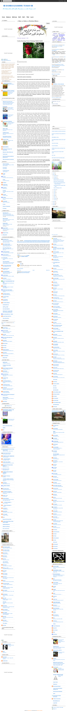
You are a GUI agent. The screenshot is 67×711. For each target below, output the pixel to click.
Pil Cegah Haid (5, 395)
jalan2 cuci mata (55, 272)
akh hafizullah (55, 441)
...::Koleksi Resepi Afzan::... (7, 83)
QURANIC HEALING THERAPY (7, 341)
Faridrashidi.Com (6, 304)
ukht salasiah (55, 544)
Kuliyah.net (55, 684)
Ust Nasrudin (5, 257)
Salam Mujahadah (56, 458)
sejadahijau (5, 482)
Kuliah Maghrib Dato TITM (7, 266)
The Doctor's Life (55, 477)
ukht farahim (55, 313)
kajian (57, 35)
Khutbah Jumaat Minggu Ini (7, 279)
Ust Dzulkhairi (5, 299)
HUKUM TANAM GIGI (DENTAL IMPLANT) (59, 131)
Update (4, 174)
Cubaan (54, 445)
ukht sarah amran (56, 531)
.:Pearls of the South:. (57, 698)
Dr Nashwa (5, 187)
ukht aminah (55, 546)
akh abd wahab (55, 278)
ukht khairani (5, 594)
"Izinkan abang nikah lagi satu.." (58, 374)
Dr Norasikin (5, 201)
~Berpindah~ (55, 320)
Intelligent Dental (6, 132)
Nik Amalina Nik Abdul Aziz (7, 337)
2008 (54, 204)
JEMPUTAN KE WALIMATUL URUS (58, 342)
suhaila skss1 (5, 660)
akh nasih (55, 294)
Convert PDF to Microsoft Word (57, 298)
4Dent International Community (8, 159)
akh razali (54, 300)
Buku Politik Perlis (56, 439)
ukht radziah (5, 590)
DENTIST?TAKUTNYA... (6, 202)
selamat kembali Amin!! (56, 527)
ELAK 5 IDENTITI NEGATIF (57, 307)
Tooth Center (5, 154)
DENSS (4, 427)
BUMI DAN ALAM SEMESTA (57, 335)
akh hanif (54, 533)
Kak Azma (4, 347)
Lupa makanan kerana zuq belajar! (8, 252)
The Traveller (5, 514)
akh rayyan (55, 504)
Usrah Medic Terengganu (7, 491)
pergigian (54, 38)
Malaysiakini (5, 234)
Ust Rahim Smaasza (6, 293)
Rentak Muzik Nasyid (56, 686)
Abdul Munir (29, 710)
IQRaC (54, 431)
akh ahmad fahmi (56, 347)
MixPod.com (9, 60)
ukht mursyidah (56, 265)
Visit (55, 234)
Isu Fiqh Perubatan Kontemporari (8, 394)
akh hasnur (55, 529)
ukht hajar (55, 464)
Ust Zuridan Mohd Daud (7, 265)
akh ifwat (54, 244)
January (55, 199)
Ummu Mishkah (5, 355)
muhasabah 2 (55, 495)
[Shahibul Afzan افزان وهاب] (52, 102)
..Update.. (4, 506)
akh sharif (55, 500)
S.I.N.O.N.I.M (5, 496)
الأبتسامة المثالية (5, 171)
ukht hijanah (55, 316)
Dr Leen (4, 176)
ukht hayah (55, 341)
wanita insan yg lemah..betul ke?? (58, 600)
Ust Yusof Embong (6, 271)
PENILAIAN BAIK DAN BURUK (58, 429)
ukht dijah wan (55, 425)
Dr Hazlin (4, 194)
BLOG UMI (4, 352)
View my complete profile (56, 97)
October (55, 177)
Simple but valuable (6, 562)
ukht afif (4, 586)
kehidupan (23, 256)
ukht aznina (55, 367)
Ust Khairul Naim (6, 296)
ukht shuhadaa (55, 447)
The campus (5, 623)
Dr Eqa (4, 179)
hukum (53, 35)
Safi (54, 578)
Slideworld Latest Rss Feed (7, 101)
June (55, 192)
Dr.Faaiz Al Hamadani (6, 206)
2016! (54, 263)
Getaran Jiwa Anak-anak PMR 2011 (8, 353)
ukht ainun (55, 457)
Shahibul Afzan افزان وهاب (56, 101)
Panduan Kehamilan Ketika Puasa (58, 368)
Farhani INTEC (55, 582)
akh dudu (54, 322)
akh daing (55, 247)
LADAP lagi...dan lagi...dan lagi (7, 512)
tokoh (64, 40)
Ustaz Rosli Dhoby (6, 261)
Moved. (54, 587)
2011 (54, 174)
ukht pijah (55, 396)
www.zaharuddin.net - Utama (8, 314)
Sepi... (54, 597)
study (53, 40)
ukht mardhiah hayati (57, 402)
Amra (21, 263)
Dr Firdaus (4, 208)
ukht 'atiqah (55, 473)
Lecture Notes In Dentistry (7, 121)
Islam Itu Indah (5, 330)
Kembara (4, 297)
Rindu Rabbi (5, 511)
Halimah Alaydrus (6, 349)
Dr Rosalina (5, 167)
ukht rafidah (5, 612)
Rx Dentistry (5, 106)
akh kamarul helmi (6, 583)
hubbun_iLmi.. (5, 495)
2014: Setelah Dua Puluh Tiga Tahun (59, 295)
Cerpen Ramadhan (55, 145)
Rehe (54, 632)
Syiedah (54, 586)
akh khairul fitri (55, 259)
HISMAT (4, 418)
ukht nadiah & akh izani (57, 485)
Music (2, 60)
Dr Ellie (4, 173)
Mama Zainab (5, 343)
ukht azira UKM (55, 566)
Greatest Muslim (55, 304)
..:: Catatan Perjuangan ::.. (7, 505)
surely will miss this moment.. (57, 480)
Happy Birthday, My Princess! (57, 498)
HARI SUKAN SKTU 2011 (7, 294)
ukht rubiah (55, 334)
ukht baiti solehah (56, 394)
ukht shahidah (5, 561)
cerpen (59, 33)
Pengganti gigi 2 (5, 195)
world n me (55, 599)
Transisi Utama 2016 (56, 260)
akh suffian (55, 523)
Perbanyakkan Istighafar (57, 483)
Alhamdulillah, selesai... (55, 137)
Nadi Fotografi (55, 328)
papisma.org (5, 362)
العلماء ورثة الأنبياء (5, 306)
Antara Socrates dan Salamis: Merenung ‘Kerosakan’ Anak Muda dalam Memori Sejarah (8, 241)
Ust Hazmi (4, 278)
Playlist (5, 60)
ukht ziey (54, 268)
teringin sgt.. (5, 652)
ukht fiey (4, 558)
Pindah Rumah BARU (6, 610)
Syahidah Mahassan (6, 524)
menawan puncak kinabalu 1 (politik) (8, 276)
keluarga (56, 36)
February (55, 198)
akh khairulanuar (56, 404)
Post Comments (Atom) (26, 271)
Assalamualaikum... (6, 621)
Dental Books (5, 113)
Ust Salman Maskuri (6, 302)
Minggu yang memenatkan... (57, 323)
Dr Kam (4, 204)
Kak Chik (4, 334)
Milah (4, 651)
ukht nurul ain (55, 488)
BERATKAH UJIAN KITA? (57, 603)
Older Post (48, 270)
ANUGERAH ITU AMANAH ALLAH (8, 568)
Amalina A (55, 596)
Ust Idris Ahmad (5, 254)
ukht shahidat (5, 609)
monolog (61, 36)
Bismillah (4, 571)
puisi (59, 38)
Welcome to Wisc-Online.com (8, 152)
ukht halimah (55, 428)
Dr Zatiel (4, 190)
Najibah (54, 589)
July (54, 191)
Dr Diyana (4, 182)
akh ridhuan (5, 605)
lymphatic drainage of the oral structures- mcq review (11, 123)
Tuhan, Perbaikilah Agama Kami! (58, 621)
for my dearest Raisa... (6, 180)
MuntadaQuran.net (56, 700)
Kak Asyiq (4, 345)
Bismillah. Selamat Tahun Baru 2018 (8, 335)
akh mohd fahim (56, 303)
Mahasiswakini (5, 218)
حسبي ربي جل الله (5, 567)
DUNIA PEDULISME (56, 602)
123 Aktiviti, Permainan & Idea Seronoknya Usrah (61, 669)
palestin (62, 37)
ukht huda (4, 620)
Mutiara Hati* (5, 357)
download (62, 33)
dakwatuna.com (56, 646)
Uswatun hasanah (56, 365)
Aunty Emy (5, 340)
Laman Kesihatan (6, 391)
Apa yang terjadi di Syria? (57, 326)
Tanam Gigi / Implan (55, 143)
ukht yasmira (55, 291)
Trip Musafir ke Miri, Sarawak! (7, 565)
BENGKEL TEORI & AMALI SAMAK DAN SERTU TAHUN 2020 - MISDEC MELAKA (58, 249)
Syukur (54, 426)
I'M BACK (54, 471)
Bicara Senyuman (56, 608)
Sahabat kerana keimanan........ (58, 594)
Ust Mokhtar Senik (6, 268)
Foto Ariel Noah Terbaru (56, 314)
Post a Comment (20, 268)
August (55, 189)
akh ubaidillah (55, 344)
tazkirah (26, 256)
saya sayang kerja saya (6, 483)
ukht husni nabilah (56, 306)
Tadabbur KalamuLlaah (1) (57, 514)
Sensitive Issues (5, 185)
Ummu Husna (5, 327)
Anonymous (57, 49)
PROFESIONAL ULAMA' (57, 570)
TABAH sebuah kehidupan (57, 317)
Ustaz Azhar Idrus (6, 318)
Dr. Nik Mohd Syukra (6, 384)
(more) (54, 54)
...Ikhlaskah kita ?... (6, 509)
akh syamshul (55, 319)
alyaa (4, 517)
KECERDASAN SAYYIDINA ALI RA (8, 350)
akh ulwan (55, 387)
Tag (56, 40)
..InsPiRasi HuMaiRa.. (6, 485)
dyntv (54, 693)
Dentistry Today (5, 139)
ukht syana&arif (56, 364)
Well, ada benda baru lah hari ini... (58, 301)
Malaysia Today (5, 232)
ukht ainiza (55, 381)
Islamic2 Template (39, 710)
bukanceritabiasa (6, 498)
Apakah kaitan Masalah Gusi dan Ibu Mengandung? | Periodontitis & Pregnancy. (58, 576)
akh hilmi (4, 625)
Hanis (54, 593)
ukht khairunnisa (56, 297)
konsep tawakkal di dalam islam (7, 385)
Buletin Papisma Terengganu (8, 368)
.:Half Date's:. (5, 508)
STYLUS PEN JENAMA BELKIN (58, 486)
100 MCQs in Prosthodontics (7, 137)
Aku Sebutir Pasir (6, 488)
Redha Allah (4, 338)
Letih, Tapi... (54, 155)
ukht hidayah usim (56, 262)
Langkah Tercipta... (6, 515)
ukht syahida (5, 573)
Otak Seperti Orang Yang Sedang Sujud (58, 157)
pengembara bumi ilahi (7, 644)
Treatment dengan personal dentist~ (8, 581)
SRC (3, 429)
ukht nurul (4, 564)
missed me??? (5, 188)
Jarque (54, 623)
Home (33, 270)
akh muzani (55, 360)
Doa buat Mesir (5, 574)
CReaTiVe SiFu (55, 667)
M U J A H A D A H (6, 528)
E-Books (54, 658)
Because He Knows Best (7, 519)
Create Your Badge (55, 103)
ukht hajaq (4, 570)
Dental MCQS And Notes (7, 136)
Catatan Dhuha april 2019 (7, 255)
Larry (56, 69)
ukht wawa (55, 406)
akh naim (54, 470)
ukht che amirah (56, 251)
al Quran (55, 33)
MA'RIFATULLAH (5, 300)
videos (5, 322)
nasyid (59, 37)
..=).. (3, 486)
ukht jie (4, 580)
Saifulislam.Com (5, 239)
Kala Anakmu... (5, 168)
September (55, 178)
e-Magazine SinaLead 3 (6, 363)
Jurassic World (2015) (56, 266)
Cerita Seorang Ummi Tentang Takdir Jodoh (30, 41)
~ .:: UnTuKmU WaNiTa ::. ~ (7, 502)
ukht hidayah (55, 376)
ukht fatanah (55, 271)
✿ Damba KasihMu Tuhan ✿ (18, 6)
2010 (54, 201)
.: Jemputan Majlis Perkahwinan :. (8, 584)
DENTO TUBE (5, 128)
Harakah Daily (5, 223)
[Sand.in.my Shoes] (6, 526)
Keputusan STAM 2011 (56, 329)
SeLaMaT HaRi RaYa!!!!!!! (7, 489)
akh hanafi (55, 373)
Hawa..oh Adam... (5, 503)
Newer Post (19, 270)
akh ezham (55, 438)
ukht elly (54, 519)
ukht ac (54, 497)
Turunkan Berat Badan (6, 392)
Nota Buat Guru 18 (56, 436)
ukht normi (55, 542)
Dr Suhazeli (5, 387)
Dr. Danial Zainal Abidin (7, 365)
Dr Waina (4, 197)
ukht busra (5, 576)
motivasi (55, 37)
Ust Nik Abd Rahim (6, 251)
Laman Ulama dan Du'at (7, 316)
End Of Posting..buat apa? (57, 474)
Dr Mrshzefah (5, 184)
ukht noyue (55, 238)
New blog (54, 468)
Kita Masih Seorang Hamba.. (57, 492)
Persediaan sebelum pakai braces (8, 177)
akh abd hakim (55, 400)
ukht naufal (55, 379)
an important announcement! (57, 489)
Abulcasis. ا (55, 605)
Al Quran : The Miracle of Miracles (8, 90)
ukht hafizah (55, 548)
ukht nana (55, 494)
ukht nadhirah (55, 309)
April (54, 195)
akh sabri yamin (56, 274)
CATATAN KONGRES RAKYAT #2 (58, 442)
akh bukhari (55, 460)
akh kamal (55, 255)
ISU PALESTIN (55, 345)
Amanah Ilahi (55, 292)
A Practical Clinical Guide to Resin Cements (10, 115)
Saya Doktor (5, 401)
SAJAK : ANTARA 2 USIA (6, 328)
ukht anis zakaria (56, 383)
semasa (63, 38)
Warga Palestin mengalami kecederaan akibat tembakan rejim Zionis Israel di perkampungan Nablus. (8, 215)
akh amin (54, 385)
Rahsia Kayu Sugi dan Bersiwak (59, 181)
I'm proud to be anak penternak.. (58, 269)
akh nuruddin (55, 435)
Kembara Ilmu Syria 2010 (57, 524)
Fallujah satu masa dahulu (57, 348)
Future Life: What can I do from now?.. (59, 377)
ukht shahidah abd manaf (57, 325)
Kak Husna (55, 634)
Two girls (54, 465)
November (55, 175)
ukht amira (55, 337)
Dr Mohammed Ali (6, 170)
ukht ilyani (55, 476)
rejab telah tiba (54, 50)
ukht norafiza (55, 350)
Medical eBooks (5, 397)
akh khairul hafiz (56, 370)
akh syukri (55, 482)
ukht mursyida (55, 479)
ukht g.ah (4, 616)
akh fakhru (55, 467)
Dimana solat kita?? (56, 517)
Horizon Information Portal (7, 425)
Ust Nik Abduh (5, 275)
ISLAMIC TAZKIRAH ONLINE (58, 674)
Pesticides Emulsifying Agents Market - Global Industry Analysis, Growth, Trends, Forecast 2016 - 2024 (8, 103)
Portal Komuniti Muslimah (57, 691)
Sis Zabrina (55, 638)
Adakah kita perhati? (6, 559)
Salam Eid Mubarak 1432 (58, 187)
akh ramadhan (55, 398)
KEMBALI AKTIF (5, 269)
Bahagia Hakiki (55, 371)
